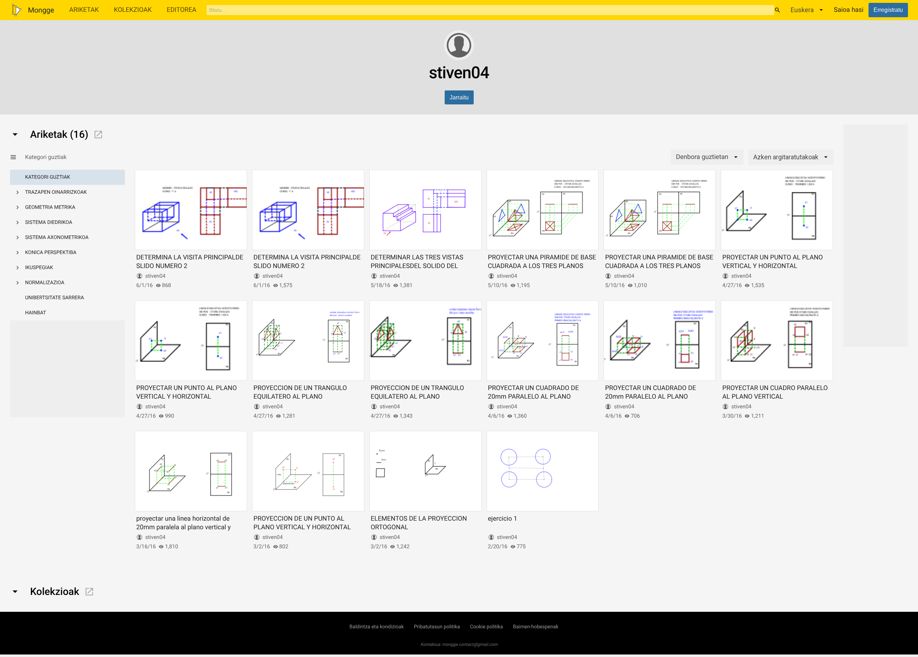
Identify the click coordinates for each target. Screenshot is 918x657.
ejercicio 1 (502, 518)
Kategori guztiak (47, 177)
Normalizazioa (45, 283)
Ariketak (84, 10)
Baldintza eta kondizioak (377, 627)
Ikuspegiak (39, 268)
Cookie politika (486, 627)
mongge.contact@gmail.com (470, 644)
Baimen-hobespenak (535, 627)
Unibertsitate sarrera (54, 298)
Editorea (182, 10)
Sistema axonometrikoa (57, 237)
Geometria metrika (50, 207)
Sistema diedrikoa (48, 222)
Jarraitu (459, 97)
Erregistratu (888, 10)
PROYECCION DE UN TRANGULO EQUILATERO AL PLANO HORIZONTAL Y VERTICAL (300, 396)
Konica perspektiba (50, 252)
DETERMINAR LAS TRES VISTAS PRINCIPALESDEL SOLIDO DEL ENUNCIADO (417, 266)
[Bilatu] (777, 10)
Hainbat (35, 313)
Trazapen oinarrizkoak (56, 192)
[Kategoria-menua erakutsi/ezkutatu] (17, 157)
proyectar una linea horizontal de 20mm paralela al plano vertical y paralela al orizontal (183, 527)
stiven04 (155, 276)
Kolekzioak (133, 10)
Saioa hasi (848, 10)
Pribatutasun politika (437, 627)
